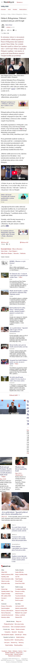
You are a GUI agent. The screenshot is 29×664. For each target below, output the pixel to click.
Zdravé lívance (19, 593)
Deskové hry (14, 642)
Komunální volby (5, 583)
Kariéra (20, 651)
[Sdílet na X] (9, 244)
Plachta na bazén (20, 629)
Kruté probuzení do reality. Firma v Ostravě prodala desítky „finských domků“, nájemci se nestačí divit (17, 310)
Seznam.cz (19, 2)
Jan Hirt (17, 576)
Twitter (9, 651)
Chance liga (4, 589)
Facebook (4, 651)
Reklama (15, 651)
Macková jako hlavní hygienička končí (21, 469)
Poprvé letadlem (5, 608)
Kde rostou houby (19, 624)
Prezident (15, 9)
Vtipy (11, 265)
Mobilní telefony (20, 637)
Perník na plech (19, 600)
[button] (14, 66)
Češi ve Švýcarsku (6, 612)
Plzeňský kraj (13, 333)
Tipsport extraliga (5, 593)
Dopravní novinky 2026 (21, 610)
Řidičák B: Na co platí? (21, 612)
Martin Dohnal (8, 25)
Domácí (11, 315)
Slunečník (14, 632)
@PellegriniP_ (20, 124)
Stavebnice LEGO (8, 640)
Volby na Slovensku (17, 249)
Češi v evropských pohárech (18, 626)
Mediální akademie (10, 652)
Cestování (12, 348)
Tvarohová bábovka (20, 595)
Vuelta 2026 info (19, 572)
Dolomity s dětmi (5, 617)
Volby (2, 238)
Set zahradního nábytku (8, 634)
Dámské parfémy (19, 640)
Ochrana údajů (9, 654)
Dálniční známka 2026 (21, 608)
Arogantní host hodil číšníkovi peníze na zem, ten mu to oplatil (18, 362)
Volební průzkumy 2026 (7, 574)
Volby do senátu (5, 581)
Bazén (13, 629)
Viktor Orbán (4, 251)
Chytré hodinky (9, 645)
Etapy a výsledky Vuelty (21, 574)
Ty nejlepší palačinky (20, 589)
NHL (2, 600)
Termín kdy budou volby (7, 579)
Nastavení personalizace (14, 655)
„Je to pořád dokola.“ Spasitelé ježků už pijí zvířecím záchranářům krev (19, 329)
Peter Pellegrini (13, 251)
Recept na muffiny (20, 591)
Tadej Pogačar (19, 579)
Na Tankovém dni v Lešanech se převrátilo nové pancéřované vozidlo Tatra (19, 275)
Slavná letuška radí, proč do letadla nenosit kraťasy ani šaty (19, 346)
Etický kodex (19, 652)
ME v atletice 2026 (6, 595)
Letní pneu (7, 642)
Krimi (11, 279)
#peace (15, 130)
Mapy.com (18, 621)
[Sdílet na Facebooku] (7, 244)
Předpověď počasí (8, 624)
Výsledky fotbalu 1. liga (7, 591)
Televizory (21, 642)
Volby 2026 (4, 6)
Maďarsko (23, 253)
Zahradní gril (18, 634)
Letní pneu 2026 (19, 606)
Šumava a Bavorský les (7, 610)
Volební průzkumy (23, 9)
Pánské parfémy (18, 645)
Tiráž (25, 651)
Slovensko (16, 253)
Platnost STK (18, 617)
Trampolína (7, 632)
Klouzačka (20, 632)
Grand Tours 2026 (20, 583)
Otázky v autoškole (20, 615)
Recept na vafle (19, 598)
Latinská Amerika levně (7, 615)
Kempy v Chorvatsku (6, 606)
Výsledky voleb (5, 576)
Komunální (3, 9)
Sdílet (10, 30)
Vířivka (24, 634)
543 (16, 30)
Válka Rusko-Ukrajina (6, 253)
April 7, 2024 (24, 134)
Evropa (2, 107)
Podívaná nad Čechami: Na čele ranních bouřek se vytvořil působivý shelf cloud (6, 471)
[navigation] (2, 2)
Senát (9, 9)
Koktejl (11, 365)
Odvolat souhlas (18, 654)
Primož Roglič (18, 581)
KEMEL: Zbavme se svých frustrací (17, 262)
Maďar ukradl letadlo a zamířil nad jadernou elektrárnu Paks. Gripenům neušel (18, 292)
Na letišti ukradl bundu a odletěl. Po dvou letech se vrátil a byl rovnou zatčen (18, 379)
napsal (13, 89)
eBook (4, 30)
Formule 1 (4, 598)
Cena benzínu (6, 626)
